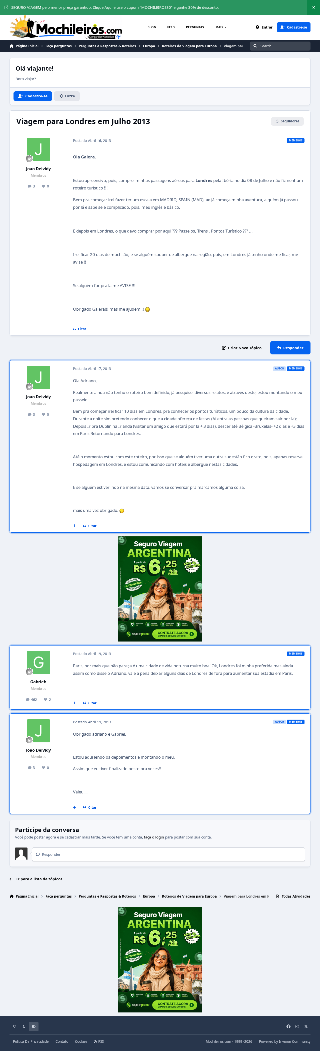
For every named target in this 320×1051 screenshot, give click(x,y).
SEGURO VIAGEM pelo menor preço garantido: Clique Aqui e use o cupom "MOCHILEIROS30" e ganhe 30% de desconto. (115, 7)
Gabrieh (38, 682)
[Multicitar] (75, 526)
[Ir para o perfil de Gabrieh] (38, 662)
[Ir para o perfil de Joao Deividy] (38, 149)
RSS (100, 1041)
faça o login (154, 836)
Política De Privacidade (31, 1041)
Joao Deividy (38, 168)
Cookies (81, 1041)
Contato (62, 1041)
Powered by (284, 1041)
